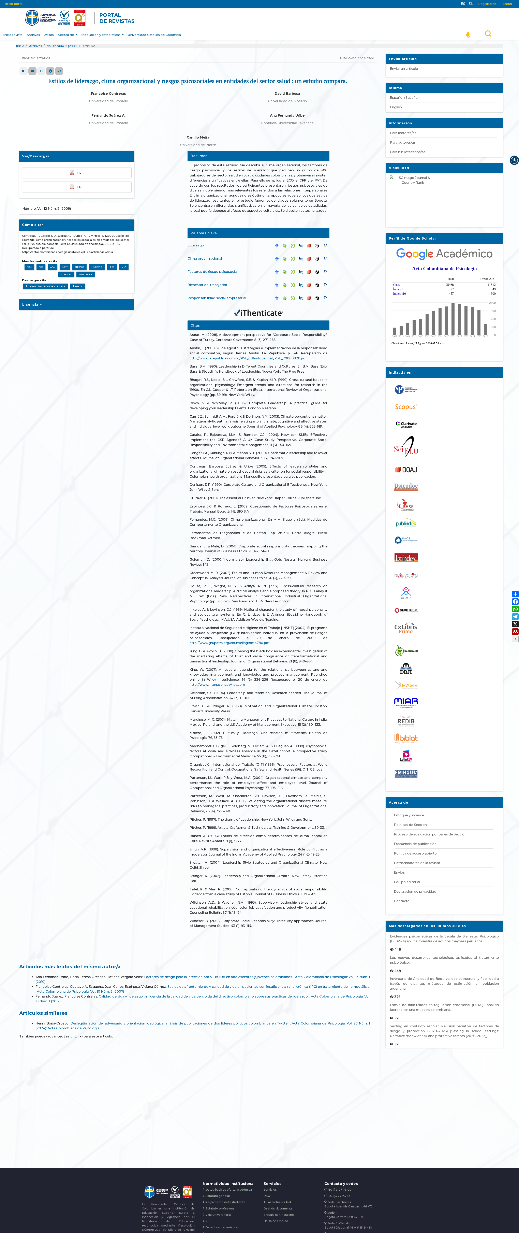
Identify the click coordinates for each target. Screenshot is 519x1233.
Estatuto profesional (220, 1208)
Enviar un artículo (404, 69)
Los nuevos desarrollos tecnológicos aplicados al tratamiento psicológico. (444, 960)
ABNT (65, 267)
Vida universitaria (218, 1215)
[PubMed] (302, 245)
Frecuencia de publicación (415, 844)
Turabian (66, 274)
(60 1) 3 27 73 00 (339, 1189)
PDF (80, 172)
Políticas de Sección (410, 825)
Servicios (270, 1189)
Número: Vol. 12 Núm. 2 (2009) (46, 209)
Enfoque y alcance (409, 815)
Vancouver (85, 274)
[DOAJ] (310, 245)
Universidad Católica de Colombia (154, 35)
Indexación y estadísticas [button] (101, 35)
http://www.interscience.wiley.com (217, 685)
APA (52, 267)
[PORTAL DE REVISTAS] (17, 18)
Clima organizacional (205, 258)
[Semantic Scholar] (326, 245)
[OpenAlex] (318, 245)
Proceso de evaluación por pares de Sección (430, 834)
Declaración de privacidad (415, 891)
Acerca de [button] (66, 35)
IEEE (111, 267)
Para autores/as (403, 142)
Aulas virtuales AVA (277, 1202)
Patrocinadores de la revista (417, 863)
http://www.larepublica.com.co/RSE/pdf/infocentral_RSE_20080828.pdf (248, 358)
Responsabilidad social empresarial (217, 298)
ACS (41, 267)
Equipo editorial (407, 882)
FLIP (80, 186)
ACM (29, 267)
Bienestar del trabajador (207, 285)
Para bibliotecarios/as (408, 152)
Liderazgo (196, 245)
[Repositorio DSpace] (294, 245)
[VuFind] (286, 245)
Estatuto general (217, 1196)
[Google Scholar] (278, 245)
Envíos (399, 872)
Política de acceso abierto (415, 853)
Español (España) (404, 98)
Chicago (79, 267)
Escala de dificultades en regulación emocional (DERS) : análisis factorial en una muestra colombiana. (444, 1007)
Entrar (508, 4)
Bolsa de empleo (276, 1221)
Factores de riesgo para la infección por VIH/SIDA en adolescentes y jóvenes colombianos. (219, 977)
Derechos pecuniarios (221, 1227)
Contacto (402, 901)
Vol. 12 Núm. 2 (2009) (62, 46)
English (396, 107)
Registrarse (487, 4)
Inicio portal (14, 4)
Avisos (49, 35)
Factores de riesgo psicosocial (213, 272)
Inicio (20, 46)
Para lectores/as (403, 133)
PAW (267, 1196)
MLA (124, 267)
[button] (514, 160)
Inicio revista (13, 35)
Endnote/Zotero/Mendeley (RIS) (46, 286)
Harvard (96, 267)
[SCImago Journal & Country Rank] (444, 198)
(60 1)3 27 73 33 (338, 1196)
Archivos (33, 35)
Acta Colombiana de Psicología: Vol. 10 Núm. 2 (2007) (80, 991)
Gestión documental (278, 1208)
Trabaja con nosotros (279, 1215)
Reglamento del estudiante (225, 1202)
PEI (208, 1221)
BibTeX (79, 286)
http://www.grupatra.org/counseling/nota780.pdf (229, 643)
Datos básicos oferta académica (228, 1189)
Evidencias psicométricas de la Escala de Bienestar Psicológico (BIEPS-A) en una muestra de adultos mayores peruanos (444, 938)
